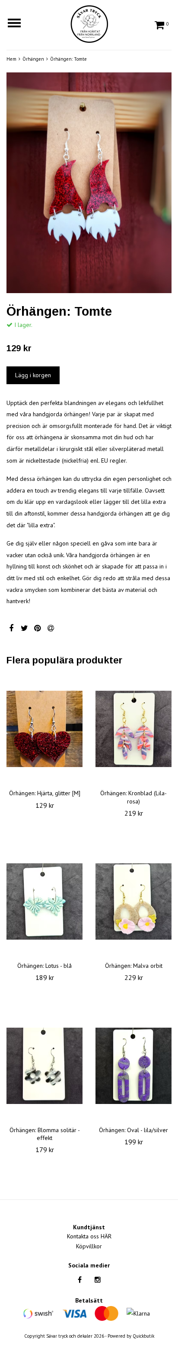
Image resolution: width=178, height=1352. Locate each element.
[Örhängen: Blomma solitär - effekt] (44, 1066)
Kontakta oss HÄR (89, 1236)
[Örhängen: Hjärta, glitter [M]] (44, 729)
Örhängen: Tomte (68, 59)
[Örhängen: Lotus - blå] (44, 901)
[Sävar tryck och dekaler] (89, 22)
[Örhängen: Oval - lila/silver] (133, 1066)
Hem (11, 59)
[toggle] (18, 24)
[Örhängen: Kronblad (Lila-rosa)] (133, 729)
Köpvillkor (89, 1246)
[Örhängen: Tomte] (89, 182)
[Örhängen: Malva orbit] (133, 901)
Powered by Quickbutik (131, 1336)
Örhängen (33, 59)
